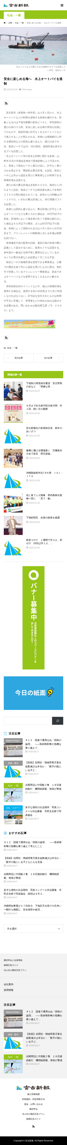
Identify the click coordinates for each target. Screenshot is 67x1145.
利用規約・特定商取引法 (33, 1099)
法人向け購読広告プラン (15, 970)
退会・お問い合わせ (33, 1104)
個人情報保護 (33, 1094)
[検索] (57, 721)
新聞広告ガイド (11, 965)
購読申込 (33, 1109)
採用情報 (8, 990)
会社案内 (8, 984)
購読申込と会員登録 (13, 960)
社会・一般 (14, 15)
